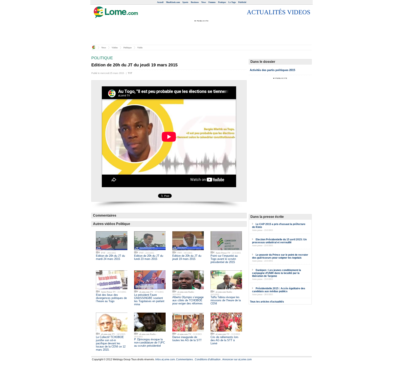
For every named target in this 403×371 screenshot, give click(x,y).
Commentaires (184, 359)
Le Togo (232, 2)
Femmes (212, 2)
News (203, 2)
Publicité (242, 2)
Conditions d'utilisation (208, 359)
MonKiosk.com (173, 2)
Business (195, 2)
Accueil (160, 2)
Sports (185, 2)
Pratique (222, 2)
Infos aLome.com (165, 359)
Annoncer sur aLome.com (237, 359)
